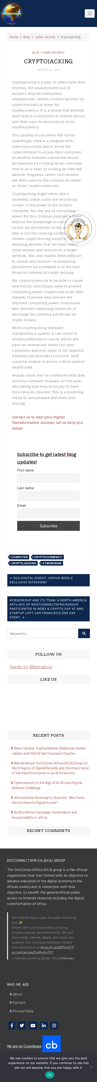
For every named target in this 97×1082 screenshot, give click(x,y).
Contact (19, 1002)
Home (14, 37)
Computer (19, 557)
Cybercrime (52, 563)
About (17, 994)
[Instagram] (54, 1025)
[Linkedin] (44, 1025)
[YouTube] (32, 1025)
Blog (26, 37)
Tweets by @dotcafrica (30, 667)
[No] (91, 1067)
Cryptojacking (23, 563)
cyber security (45, 37)
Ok (50, 1075)
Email (21, 505)
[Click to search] (84, 633)
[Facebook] (11, 1025)
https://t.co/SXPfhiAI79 (57, 947)
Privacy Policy (23, 1011)
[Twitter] (22, 1025)
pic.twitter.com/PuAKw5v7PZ (32, 952)
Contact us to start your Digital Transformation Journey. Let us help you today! (47, 422)
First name (25, 470)
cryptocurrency (48, 557)
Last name (25, 488)
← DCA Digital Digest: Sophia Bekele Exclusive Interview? (41, 580)
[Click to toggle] (90, 13)
